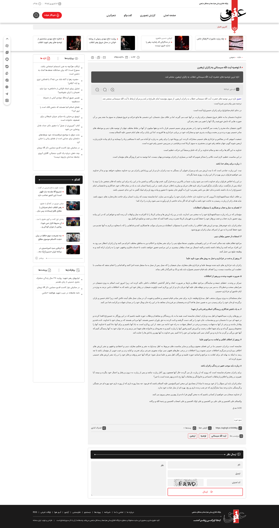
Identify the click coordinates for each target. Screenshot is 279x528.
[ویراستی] (7, 52)
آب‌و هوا (57, 512)
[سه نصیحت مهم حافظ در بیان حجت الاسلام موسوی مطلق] (73, 237)
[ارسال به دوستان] (104, 57)
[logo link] (233, 15)
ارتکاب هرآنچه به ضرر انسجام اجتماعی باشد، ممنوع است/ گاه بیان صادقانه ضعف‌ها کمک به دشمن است (59, 70)
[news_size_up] (112, 89)
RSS (35, 512)
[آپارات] (7, 45)
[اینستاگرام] (7, 100)
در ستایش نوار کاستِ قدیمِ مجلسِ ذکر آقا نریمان (58, 147)
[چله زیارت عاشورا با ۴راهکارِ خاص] (236, 43)
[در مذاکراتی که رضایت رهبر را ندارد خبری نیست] (182, 43)
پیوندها (97, 512)
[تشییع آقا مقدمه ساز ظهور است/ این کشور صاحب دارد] (73, 192)
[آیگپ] (7, 59)
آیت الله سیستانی (218, 436)
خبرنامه (107, 512)
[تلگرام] (7, 93)
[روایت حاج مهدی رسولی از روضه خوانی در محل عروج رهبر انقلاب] (128, 43)
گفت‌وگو (128, 15)
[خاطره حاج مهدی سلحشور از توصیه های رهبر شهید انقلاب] (74, 43)
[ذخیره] (98, 57)
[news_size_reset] (105, 89)
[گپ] (7, 80)
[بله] (7, 66)
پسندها (188, 428)
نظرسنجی (76, 512)
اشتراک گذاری (96, 428)
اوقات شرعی (46, 512)
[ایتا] (7, 73)
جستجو (87, 512)
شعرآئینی (111, 15)
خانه (239, 57)
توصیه (203, 436)
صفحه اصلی (169, 15)
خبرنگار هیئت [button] (50, 15)
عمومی (232, 57)
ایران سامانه (37, 520)
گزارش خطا (203, 428)
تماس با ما (118, 512)
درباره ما (130, 512)
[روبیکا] (7, 87)
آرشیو (66, 512)
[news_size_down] (97, 89)
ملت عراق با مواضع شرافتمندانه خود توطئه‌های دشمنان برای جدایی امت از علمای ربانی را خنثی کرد (59, 138)
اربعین (192, 436)
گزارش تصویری (147, 15)
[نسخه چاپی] (92, 57)
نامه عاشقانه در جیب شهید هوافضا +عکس (61, 293)
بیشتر (41, 258)
